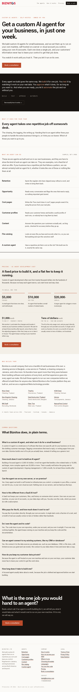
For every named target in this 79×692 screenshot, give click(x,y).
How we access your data (48, 655)
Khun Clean (5, 391)
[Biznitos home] (9, 3)
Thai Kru (31, 391)
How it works (51, 3)
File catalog (25, 664)
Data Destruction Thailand (36, 397)
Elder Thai (31, 403)
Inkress (56, 397)
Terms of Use (65, 652)
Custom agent (26, 667)
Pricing (61, 3)
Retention (25, 652)
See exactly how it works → (13, 102)
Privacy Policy (65, 654)
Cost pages (25, 657)
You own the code (47, 666)
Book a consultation (12, 65)
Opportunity (25, 654)
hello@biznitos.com (47, 678)
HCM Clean (58, 391)
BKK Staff (5, 403)
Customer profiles (27, 659)
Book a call (71, 3)
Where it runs (45, 659)
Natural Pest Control (60, 403)
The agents (41, 3)
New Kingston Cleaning (9, 397)
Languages (44, 664)
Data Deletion (65, 657)
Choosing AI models (47, 661)
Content (24, 662)
